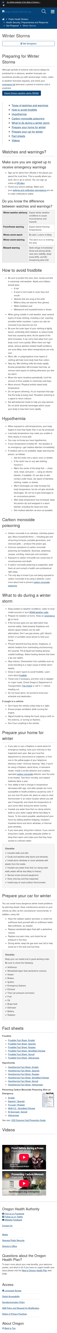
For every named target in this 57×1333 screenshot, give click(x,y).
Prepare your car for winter (27, 131)
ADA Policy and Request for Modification (20, 1308)
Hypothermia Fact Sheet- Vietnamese (25, 1084)
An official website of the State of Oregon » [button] (23, 2)
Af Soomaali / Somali (17, 1111)
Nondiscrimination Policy (13, 1302)
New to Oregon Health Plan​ (34, 1270)
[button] (4, 5)
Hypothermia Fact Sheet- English (23, 1067)
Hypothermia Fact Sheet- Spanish (24, 1070)
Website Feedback (13, 1219)
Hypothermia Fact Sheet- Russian (23, 1074)
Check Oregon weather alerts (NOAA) (21, 93)
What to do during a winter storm (31, 123)
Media (5, 1234)
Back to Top (9, 1328)
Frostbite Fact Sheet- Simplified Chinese (26, 1050)
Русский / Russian (16, 1104)
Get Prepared (12, 25)
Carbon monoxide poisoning (28, 118)
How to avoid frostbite (24, 109)
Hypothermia (19, 114)
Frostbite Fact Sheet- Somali (21, 1054)
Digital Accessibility (11, 1296)
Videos (16, 140)
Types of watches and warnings (30, 105)
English (11, 1097)
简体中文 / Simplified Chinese (21, 1108)
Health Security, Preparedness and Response (27, 22)
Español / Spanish (16, 1101)
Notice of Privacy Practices (14, 1313)
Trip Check (27, 685)
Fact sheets (18, 136)
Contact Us (7, 1225)
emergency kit (8, 84)
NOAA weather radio (38, 612)
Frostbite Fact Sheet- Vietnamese (23, 1057)
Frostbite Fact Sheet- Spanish (22, 1043)
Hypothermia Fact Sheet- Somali (23, 1081)
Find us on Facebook (14, 1213)
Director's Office (9, 1246)
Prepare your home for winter (29, 127)
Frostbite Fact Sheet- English (21, 1040)
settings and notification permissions (30, 190)
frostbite (23, 675)
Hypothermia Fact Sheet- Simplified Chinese (28, 1077)
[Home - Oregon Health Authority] (3, 19)
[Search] (43, 11)
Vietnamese (13, 1115)
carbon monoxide (25, 774)
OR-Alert (21, 183)
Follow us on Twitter (14, 1216)
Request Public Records (13, 1240)
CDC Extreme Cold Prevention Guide (28, 1120)
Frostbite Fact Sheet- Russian (22, 1047)
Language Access (12, 1290)
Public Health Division (18, 19)
